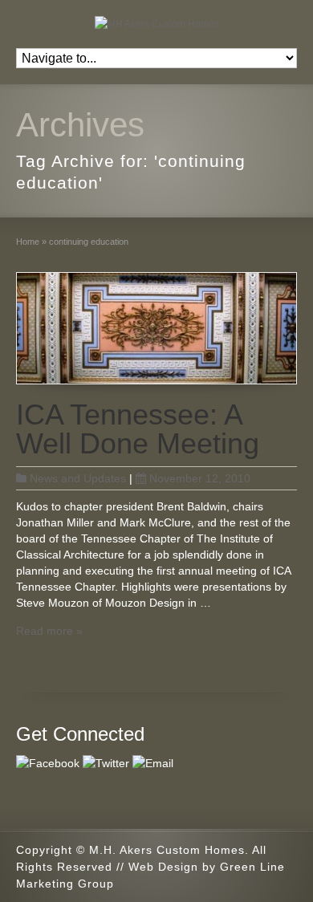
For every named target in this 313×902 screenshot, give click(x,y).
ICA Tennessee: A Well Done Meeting (137, 429)
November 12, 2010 (199, 478)
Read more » (49, 630)
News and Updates (78, 478)
